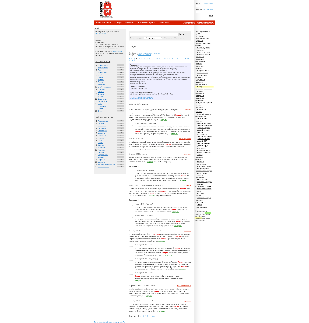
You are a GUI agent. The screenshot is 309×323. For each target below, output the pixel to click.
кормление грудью (204, 150)
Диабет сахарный (104, 87)
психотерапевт (202, 164)
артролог (199, 41)
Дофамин (101, 160)
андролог (200, 193)
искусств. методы (203, 54)
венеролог (200, 57)
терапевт (199, 184)
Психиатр (101, 89)
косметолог (200, 98)
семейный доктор (202, 38)
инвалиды (200, 93)
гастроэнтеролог (202, 61)
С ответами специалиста (147, 23)
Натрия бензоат (103, 167)
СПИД (199, 86)
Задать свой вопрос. (103, 23)
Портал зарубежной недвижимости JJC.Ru (109, 322)
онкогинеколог (202, 73)
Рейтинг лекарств (104, 117)
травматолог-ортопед (204, 186)
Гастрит (100, 82)
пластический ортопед (202, 174)
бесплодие (200, 50)
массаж (199, 105)
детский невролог (203, 128)
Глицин (100, 143)
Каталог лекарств (144, 55)
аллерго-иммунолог (203, 43)
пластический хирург (204, 171)
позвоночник (201, 109)
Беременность (103, 68)
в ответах (169, 38)
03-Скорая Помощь (203, 32)
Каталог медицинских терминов (148, 53)
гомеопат (199, 77)
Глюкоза (101, 138)
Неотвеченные (130, 23)
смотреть (174, 134)
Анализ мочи (102, 72)
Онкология (102, 106)
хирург (198, 195)
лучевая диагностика (204, 89)
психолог (200, 162)
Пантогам (101, 150)
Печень (100, 77)
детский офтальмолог (205, 136)
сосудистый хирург (204, 198)
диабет (199, 205)
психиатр (199, 159)
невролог (199, 107)
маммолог (200, 100)
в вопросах (180, 38)
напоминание (208, 9)
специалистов (117, 51)
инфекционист (201, 84)
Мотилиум (101, 133)
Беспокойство (103, 101)
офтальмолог (201, 116)
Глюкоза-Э (101, 135)
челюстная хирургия (204, 182)
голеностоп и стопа (204, 189)
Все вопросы (118, 23)
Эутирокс (101, 123)
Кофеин (101, 145)
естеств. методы (203, 52)
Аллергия (101, 97)
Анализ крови (103, 65)
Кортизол (101, 84)
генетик (199, 64)
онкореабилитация (204, 114)
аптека (198, 45)
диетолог (199, 82)
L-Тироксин (102, 126)
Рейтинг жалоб (102, 61)
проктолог (200, 157)
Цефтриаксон (103, 155)
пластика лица (202, 179)
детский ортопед (203, 130)
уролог (198, 191)
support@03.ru (100, 33)
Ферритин (101, 94)
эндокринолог (201, 202)
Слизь (100, 111)
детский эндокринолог (202, 133)
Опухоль (101, 92)
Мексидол (101, 162)
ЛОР (198, 34)
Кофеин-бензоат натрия (106, 164)
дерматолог (200, 80)
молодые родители (204, 152)
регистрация (208, 3)
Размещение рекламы (205, 23)
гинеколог (200, 68)
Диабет (100, 75)
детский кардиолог (204, 123)
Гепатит (100, 109)
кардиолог (200, 96)
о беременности (203, 70)
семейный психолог (204, 166)
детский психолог (203, 139)
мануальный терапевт (204, 103)
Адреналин (102, 147)
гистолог (200, 91)
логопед (200, 155)
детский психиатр (203, 143)
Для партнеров (189, 23)
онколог (199, 112)
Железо (101, 80)
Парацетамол (103, 121)
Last (153, 316)
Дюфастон (102, 128)
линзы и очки (202, 119)
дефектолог (201, 148)
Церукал (101, 152)
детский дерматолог (204, 125)
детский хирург (202, 146)
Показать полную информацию (141, 97)
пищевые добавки (203, 48)
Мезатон (101, 157)
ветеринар (200, 59)
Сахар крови (102, 99)
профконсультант (203, 168)
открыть (164, 120)
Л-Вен (100, 140)
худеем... (199, 200)
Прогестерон (102, 131)
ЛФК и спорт (201, 36)
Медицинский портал (106, 10)
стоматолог (200, 177)
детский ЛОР (202, 141)
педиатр (199, 121)
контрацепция (202, 75)
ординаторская (201, 207)
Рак (99, 70)
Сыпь (100, 104)
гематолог (200, 66)
